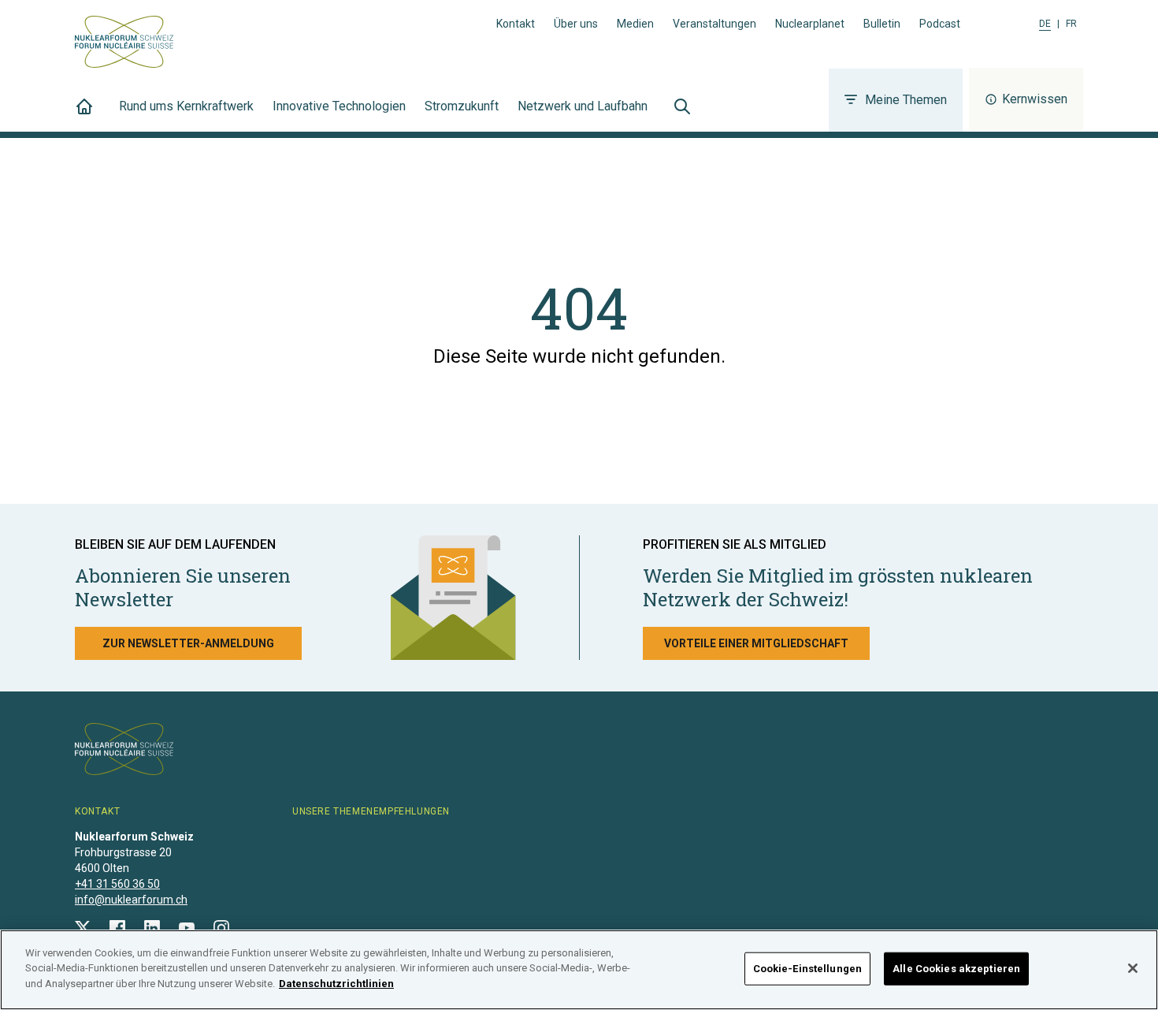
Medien (635, 23)
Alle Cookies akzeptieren (956, 969)
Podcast (939, 23)
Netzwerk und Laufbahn (583, 106)
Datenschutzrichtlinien (336, 984)
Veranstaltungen (714, 23)
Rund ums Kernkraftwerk (186, 106)
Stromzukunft (462, 106)
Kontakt (515, 23)
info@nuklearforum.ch (131, 899)
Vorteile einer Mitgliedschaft (756, 643)
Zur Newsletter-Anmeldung (188, 643)
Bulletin (881, 23)
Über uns (576, 23)
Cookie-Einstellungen (808, 969)
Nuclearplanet (809, 23)
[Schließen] (1132, 968)
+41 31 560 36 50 (117, 884)
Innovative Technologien (339, 106)
